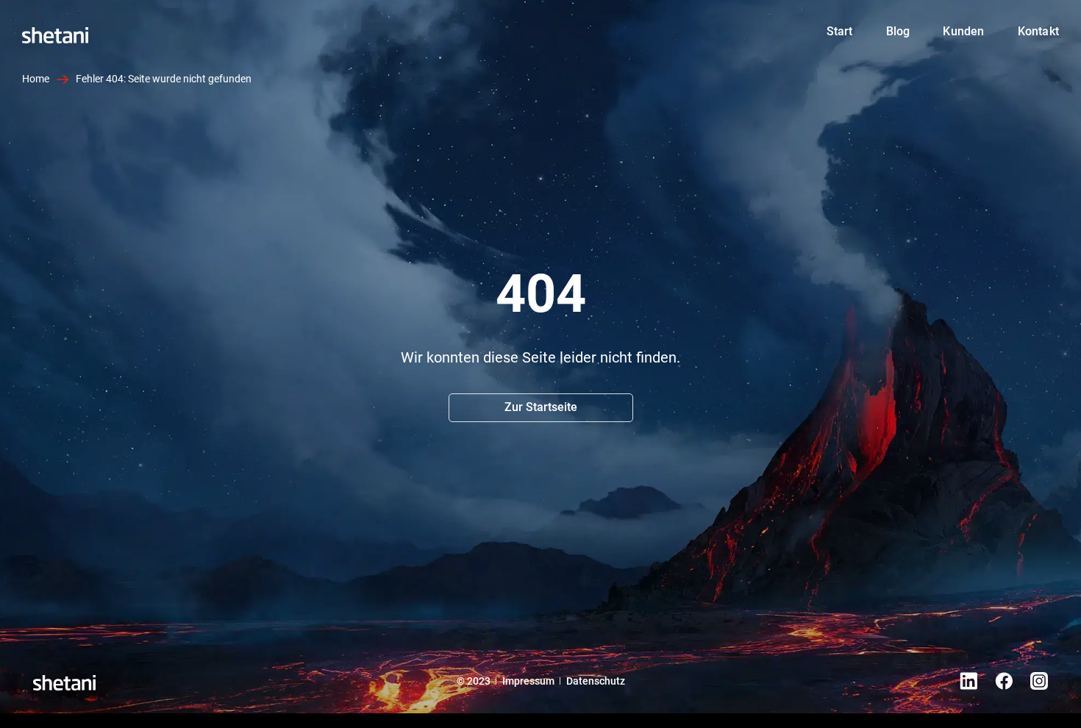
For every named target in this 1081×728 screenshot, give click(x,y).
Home (142, 32)
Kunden (963, 31)
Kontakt (1038, 31)
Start (840, 31)
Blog (898, 31)
